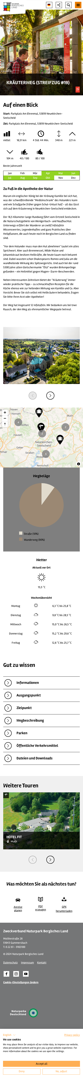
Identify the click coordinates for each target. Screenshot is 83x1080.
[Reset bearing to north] (5, 424)
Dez (73, 178)
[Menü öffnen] (78, 5)
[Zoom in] (5, 412)
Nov (60, 178)
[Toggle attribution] (78, 464)
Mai (60, 173)
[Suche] (68, 5)
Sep (35, 178)
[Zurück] (33, 396)
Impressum (27, 962)
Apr (48, 173)
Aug (22, 178)
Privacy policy (72, 1035)
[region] (41, 438)
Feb (22, 173)
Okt (48, 178)
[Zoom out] (5, 418)
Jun (73, 173)
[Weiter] (50, 396)
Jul (9, 178)
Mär (35, 173)
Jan (10, 173)
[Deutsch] (49, 5)
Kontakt (41, 962)
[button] (6, 974)
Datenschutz (10, 962)
